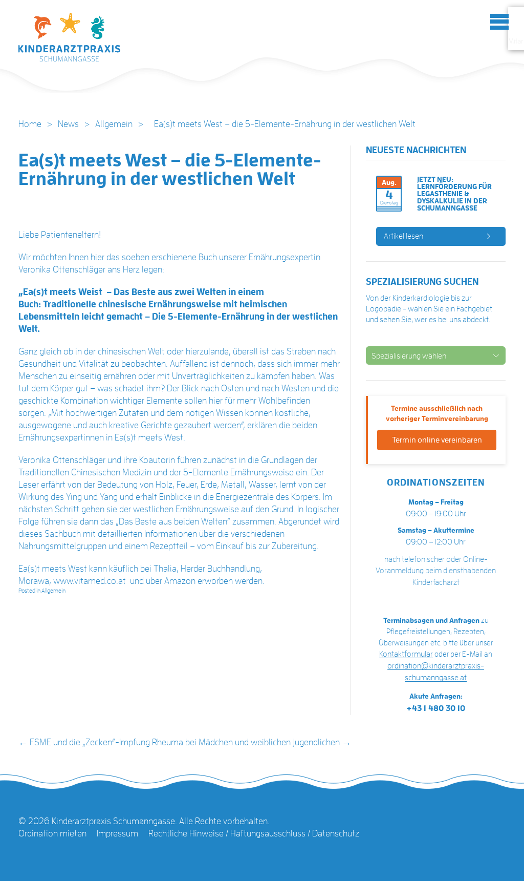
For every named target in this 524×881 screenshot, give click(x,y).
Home (29, 124)
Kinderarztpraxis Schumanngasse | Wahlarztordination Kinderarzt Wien (69, 40)
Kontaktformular (406, 654)
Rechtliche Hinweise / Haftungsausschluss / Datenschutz (253, 833)
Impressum (117, 833)
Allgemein (114, 124)
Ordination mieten (52, 833)
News (68, 124)
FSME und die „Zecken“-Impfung (84, 742)
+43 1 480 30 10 (436, 708)
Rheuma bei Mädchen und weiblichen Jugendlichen (251, 742)
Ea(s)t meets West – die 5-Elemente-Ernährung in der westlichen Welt (169, 169)
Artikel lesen (403, 236)
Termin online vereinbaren (437, 440)
